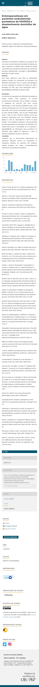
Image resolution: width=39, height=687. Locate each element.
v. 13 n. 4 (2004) (20, 11)
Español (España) (10, 529)
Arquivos (10, 11)
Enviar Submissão (10, 537)
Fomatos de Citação (11, 486)
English (7, 523)
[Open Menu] (3, 3)
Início (4, 11)
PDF (6, 451)
